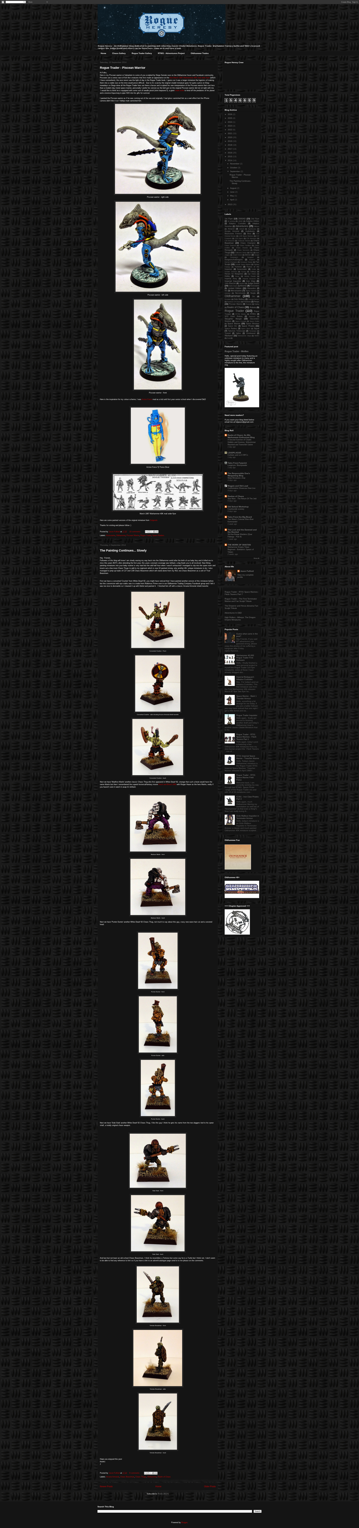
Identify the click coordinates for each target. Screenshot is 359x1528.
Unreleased (250, 333)
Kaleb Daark (233, 286)
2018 (230, 145)
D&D (251, 252)
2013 (230, 204)
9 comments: (135, 1473)
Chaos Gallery (119, 53)
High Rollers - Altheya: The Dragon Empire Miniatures (240, 618)
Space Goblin (254, 321)
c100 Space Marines (246, 236)
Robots (253, 307)
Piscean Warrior (132, 535)
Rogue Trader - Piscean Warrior (122, 67)
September (235, 171)
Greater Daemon (231, 271)
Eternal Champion (231, 262)
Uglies (238, 333)
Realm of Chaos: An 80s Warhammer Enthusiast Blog (241, 436)
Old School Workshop (238, 507)
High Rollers (252, 274)
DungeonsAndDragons (234, 260)
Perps (256, 301)
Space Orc (232, 326)
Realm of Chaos (164, 1477)
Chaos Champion (248, 243)
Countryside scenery (236, 509)
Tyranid (228, 333)
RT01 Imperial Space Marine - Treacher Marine (247, 757)
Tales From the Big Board (240, 517)
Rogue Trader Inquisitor (246, 715)
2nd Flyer (255, 219)
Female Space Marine (243, 264)
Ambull (241, 229)
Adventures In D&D (233, 613)
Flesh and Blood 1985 (167, 784)
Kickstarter (110, 535)
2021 (230, 133)
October (234, 167)
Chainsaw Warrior (244, 241)
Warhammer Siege (244, 336)
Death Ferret (237, 255)
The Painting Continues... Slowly (123, 550)
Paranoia (247, 302)
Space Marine (233, 323)
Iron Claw (250, 281)
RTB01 (253, 314)
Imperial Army (231, 279)
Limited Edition (234, 288)
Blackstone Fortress (233, 234)
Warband (229, 335)
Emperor (252, 260)
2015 (230, 156)
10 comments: (135, 532)
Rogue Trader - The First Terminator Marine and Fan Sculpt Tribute (241, 600)
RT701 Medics (240, 314)
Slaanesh (252, 316)
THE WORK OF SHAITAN (239, 545)
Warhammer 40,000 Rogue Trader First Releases (245, 657)
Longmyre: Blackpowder (237, 465)
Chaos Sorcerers (243, 250)
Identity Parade (250, 276)
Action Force (147, 399)
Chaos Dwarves (230, 245)
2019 (230, 141)
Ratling (257, 304)
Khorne (243, 286)
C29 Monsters (251, 238)
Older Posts (210, 1486)
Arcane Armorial (112, 1477)
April (232, 200)
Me (226, 291)
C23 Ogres (239, 238)
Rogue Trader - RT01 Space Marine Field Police (245, 777)
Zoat (228, 338)
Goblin (254, 269)
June (232, 192)
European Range (246, 262)
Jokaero (242, 283)
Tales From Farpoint (237, 463)
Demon (248, 255)
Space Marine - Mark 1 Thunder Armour (246, 697)
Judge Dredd (253, 283)
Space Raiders (158, 535)
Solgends (153, 520)
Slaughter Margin (233, 319)
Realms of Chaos (236, 496)
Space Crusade (240, 321)
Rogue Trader (145, 535)
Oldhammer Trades (200, 53)
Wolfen (257, 336)
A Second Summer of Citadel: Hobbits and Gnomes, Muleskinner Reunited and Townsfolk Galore (242, 442)
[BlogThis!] (149, 531)
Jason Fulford (247, 571)
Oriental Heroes (253, 299)
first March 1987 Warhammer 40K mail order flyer (190, 78)
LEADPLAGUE (234, 453)
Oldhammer (120, 535)
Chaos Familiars (245, 245)
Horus (237, 276)
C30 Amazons (229, 241)
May (232, 196)
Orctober (228, 299)
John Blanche (230, 283)
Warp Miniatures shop (236, 478)
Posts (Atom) (163, 1494)
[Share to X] (151, 531)
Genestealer (242, 269)
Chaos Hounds (242, 248)
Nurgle (253, 293)
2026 (230, 114)
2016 (230, 153)
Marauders (251, 288)
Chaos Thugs (140, 1477)
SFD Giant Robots (234, 316)
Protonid (248, 304)
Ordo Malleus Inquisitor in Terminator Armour (247, 817)
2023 (230, 126)
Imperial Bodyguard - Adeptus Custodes (245, 678)
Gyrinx (243, 271)
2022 (230, 129)
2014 (230, 160)
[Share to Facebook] (154, 531)
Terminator (252, 331)
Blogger (184, 1522)
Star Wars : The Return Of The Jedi (242, 499)
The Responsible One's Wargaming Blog (239, 474)
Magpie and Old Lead (238, 486)
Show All (256, 558)
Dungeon (250, 257)
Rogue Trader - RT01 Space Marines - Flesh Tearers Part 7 (242, 593)
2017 (230, 149)
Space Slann (245, 328)
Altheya (256, 226)
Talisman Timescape (236, 331)
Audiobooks (250, 231)
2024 (230, 122)
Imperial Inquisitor (233, 281)
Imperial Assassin (249, 278)
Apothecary (252, 229)
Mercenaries (236, 290)
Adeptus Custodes (237, 224)
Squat (256, 328)
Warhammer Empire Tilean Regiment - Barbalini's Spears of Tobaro (241, 549)
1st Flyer (229, 218)
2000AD (242, 218)
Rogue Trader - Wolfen (236, 351)
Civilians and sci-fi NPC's (238, 455)
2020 (230, 137)
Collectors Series (241, 252)
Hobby (227, 276)
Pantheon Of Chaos (234, 302)
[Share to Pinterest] (157, 531)
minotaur (228, 293)
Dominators (234, 257)
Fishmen (238, 267)
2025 (230, 118)
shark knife (179, 90)
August (233, 188)
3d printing (231, 221)
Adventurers (241, 226)
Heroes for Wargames (234, 274)
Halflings (253, 271)
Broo (249, 234)
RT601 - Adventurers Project (171, 53)
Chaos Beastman (127, 1477)
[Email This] (146, 531)
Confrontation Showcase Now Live (241, 488)
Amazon (231, 229)
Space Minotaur (252, 324)
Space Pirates (248, 326)
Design (256, 255)
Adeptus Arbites (252, 221)
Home (103, 53)
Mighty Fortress (251, 291)
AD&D (240, 221)
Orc (253, 296)
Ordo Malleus (239, 299)
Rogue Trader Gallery (142, 53)
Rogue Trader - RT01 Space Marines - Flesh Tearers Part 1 (246, 736)
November (235, 164)
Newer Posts (106, 1486)
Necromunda (240, 293)
